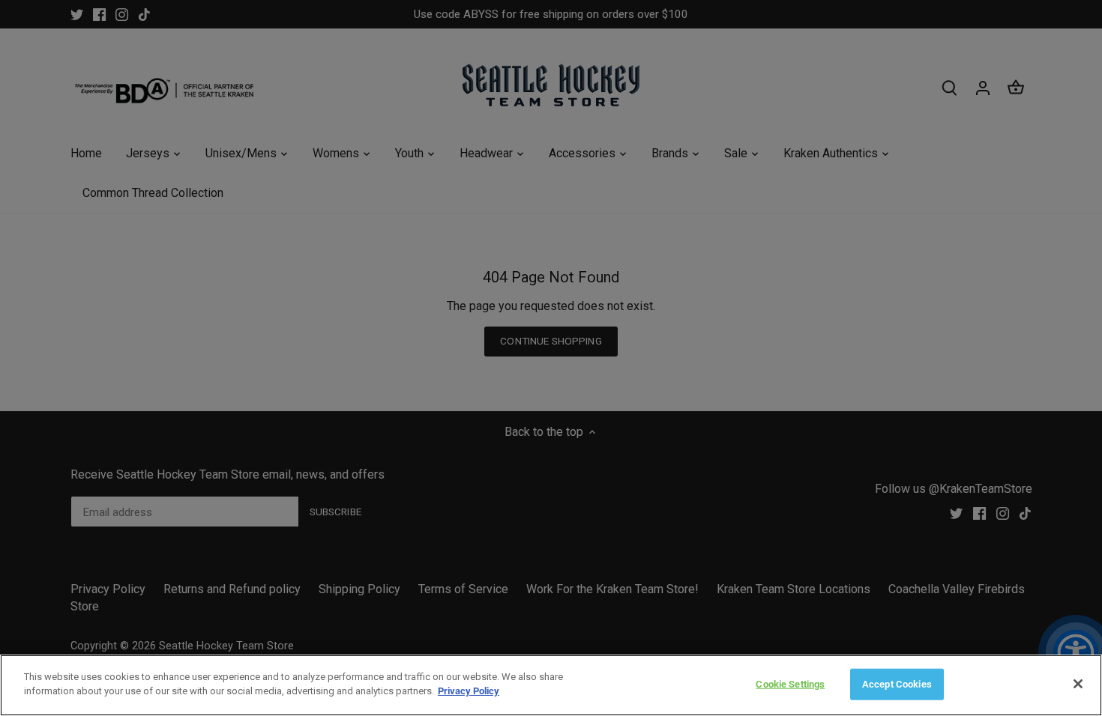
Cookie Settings (790, 684)
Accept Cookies (897, 684)
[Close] (1078, 683)
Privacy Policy (468, 691)
